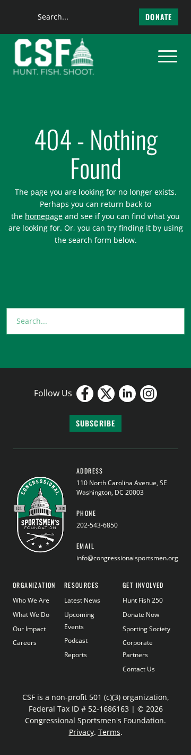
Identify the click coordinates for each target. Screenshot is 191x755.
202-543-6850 (97, 525)
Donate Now (141, 614)
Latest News (82, 600)
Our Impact (29, 628)
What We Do (31, 614)
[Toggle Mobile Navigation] (167, 56)
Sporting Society (146, 628)
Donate (158, 16)
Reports (75, 654)
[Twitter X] (106, 393)
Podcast (76, 640)
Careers (25, 642)
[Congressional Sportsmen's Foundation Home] (54, 56)
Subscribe (95, 423)
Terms (109, 732)
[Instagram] (148, 393)
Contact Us (139, 669)
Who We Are (31, 600)
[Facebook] (84, 393)
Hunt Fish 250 (143, 600)
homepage (44, 216)
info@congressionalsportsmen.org (127, 557)
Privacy (81, 732)
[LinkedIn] (127, 393)
